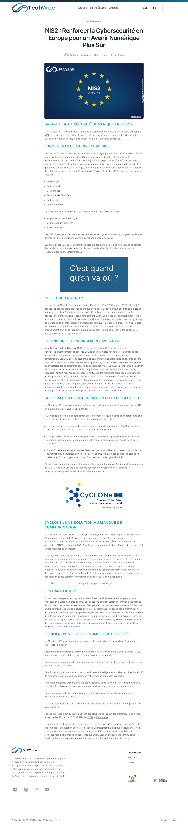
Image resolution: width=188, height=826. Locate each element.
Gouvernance (94, 21)
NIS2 (46, 135)
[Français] (155, 8)
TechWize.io (30, 750)
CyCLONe (68, 467)
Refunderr (132, 757)
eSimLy (131, 762)
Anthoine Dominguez (81, 55)
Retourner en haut (168, 820)
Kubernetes (102, 717)
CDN (90, 717)
